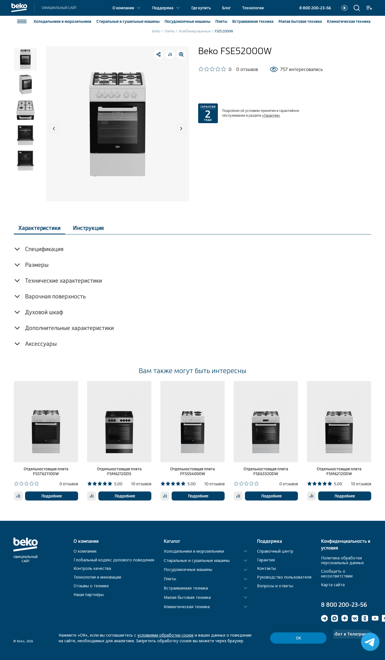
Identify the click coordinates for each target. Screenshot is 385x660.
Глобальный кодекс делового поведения (114, 559)
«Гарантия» (271, 116)
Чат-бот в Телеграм (346, 634)
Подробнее (51, 496)
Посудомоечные (187, 21)
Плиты (221, 21)
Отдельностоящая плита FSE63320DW (266, 471)
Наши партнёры (89, 594)
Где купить (201, 8)
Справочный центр (275, 551)
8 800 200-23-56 (315, 8)
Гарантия (266, 559)
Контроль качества (92, 568)
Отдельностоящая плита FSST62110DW (46, 471)
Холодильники (62, 21)
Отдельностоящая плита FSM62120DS (119, 471)
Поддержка (162, 8)
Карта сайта (333, 584)
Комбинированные (195, 31)
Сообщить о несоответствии (337, 573)
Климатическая (348, 21)
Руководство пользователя (284, 577)
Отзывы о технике (91, 585)
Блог (226, 8)
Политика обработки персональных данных (342, 560)
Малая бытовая (300, 21)
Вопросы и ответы (275, 585)
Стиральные (128, 21)
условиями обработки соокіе (165, 635)
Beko (156, 31)
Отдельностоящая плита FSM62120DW (339, 471)
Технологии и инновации (97, 577)
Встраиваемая (252, 21)
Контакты (266, 568)
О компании (123, 8)
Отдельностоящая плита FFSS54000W (192, 471)
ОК (298, 638)
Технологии (253, 8)
